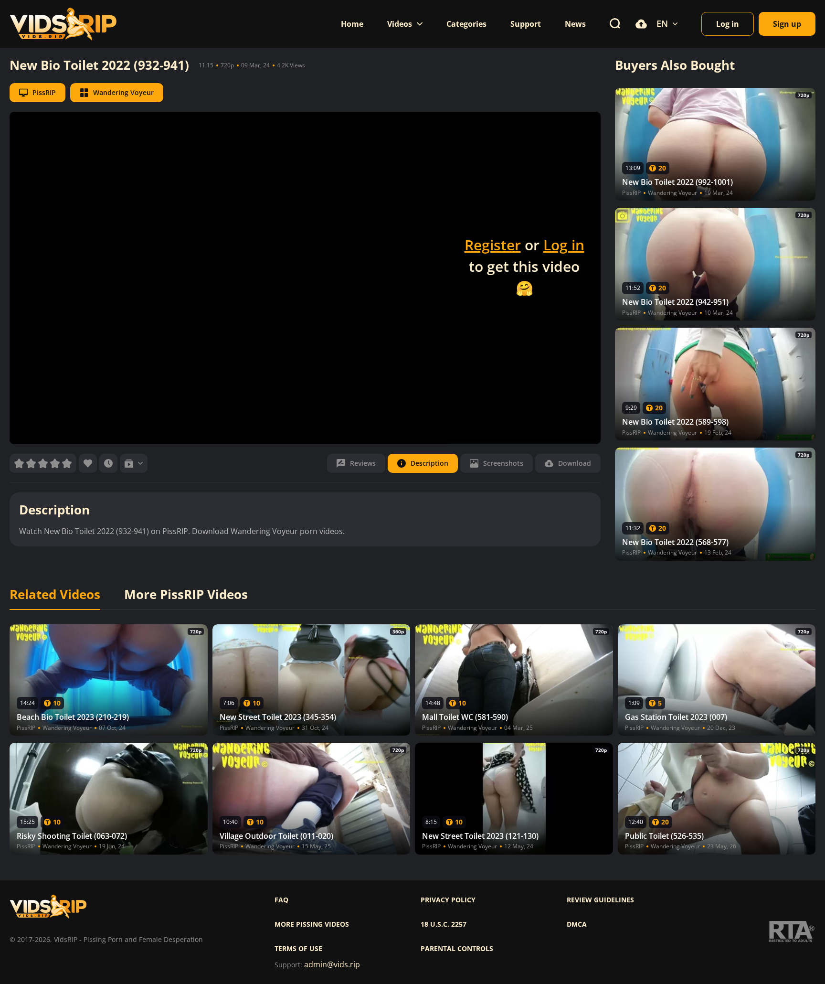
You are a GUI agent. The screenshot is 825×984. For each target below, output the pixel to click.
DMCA (577, 924)
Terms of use (298, 948)
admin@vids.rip (332, 965)
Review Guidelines (600, 900)
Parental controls (457, 948)
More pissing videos (312, 924)
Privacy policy (448, 900)
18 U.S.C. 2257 (443, 924)
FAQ (281, 900)
